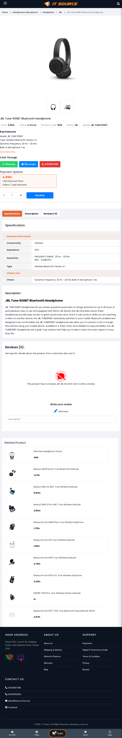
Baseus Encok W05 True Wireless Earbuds (55, 557)
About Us (48, 643)
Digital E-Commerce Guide (95, 650)
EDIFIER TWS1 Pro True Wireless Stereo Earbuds (57, 593)
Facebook (12, 707)
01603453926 (14, 694)
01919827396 (51, 164)
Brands (86, 669)
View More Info (7, 151)
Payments (87, 643)
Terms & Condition (91, 656)
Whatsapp (10, 164)
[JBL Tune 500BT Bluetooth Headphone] (60, 60)
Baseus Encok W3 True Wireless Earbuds (54, 539)
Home (5, 12)
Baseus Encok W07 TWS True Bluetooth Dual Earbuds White (64, 610)
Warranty (48, 663)
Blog (46, 669)
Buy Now (39, 195)
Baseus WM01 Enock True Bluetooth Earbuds (56, 469)
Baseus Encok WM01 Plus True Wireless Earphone (58, 522)
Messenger (30, 164)
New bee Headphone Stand (48, 451)
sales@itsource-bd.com (18, 701)
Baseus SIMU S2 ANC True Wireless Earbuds (55, 486)
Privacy (86, 663)
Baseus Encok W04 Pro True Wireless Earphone (58, 575)
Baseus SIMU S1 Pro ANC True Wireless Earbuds (57, 504)
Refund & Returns (52, 656)
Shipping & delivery (53, 650)
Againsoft (84, 724)
